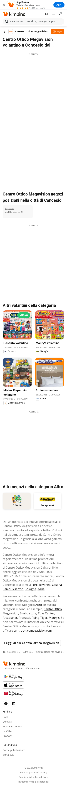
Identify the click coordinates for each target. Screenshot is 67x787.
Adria (41, 589)
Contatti (7, 721)
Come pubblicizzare (14, 750)
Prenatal (24, 618)
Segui (59, 31)
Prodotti (7, 736)
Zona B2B (8, 754)
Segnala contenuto (13, 726)
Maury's (54, 618)
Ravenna (45, 585)
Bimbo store (28, 613)
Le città (7, 731)
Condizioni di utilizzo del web (33, 777)
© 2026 (33, 767)
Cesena (57, 585)
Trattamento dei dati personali (33, 781)
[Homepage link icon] (4, 652)
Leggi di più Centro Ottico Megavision (31, 643)
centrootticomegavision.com (33, 631)
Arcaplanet (10, 618)
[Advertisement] (33, 89)
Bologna (30, 589)
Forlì (35, 585)
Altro (38, 605)
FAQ (5, 717)
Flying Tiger (39, 618)
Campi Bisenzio (13, 589)
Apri (58, 4)
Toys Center (46, 613)
